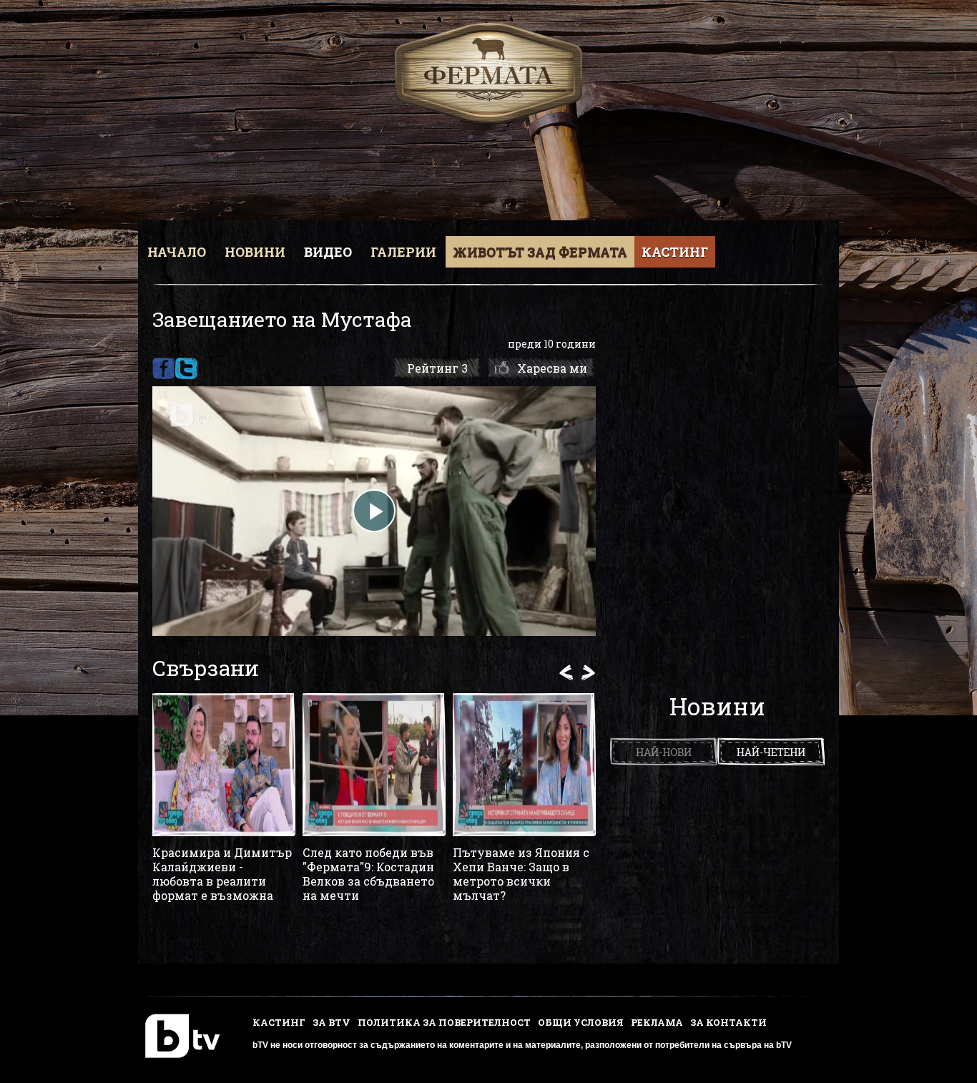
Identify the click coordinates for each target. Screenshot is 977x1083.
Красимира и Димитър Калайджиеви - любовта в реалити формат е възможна (222, 874)
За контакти (728, 1022)
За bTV (331, 1022)
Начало (176, 251)
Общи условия (581, 1022)
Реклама (657, 1022)
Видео (328, 251)
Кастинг (675, 251)
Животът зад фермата (540, 251)
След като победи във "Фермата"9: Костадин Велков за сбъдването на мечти (368, 874)
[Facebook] (163, 368)
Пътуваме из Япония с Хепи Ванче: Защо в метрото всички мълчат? (521, 874)
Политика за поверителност (444, 1022)
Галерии (403, 251)
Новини (255, 251)
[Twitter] (186, 368)
